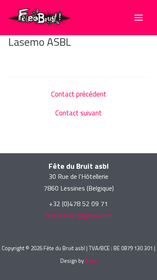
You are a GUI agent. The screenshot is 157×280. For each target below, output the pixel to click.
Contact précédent (78, 94)
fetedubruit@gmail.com (78, 215)
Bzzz (91, 260)
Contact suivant (78, 113)
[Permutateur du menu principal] (139, 18)
